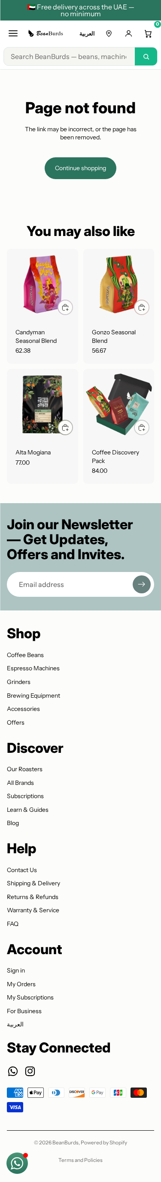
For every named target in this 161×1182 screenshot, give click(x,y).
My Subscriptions (30, 997)
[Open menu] (12, 33)
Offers (15, 722)
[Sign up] (142, 584)
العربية (87, 33)
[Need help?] (17, 1163)
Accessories (23, 709)
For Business (24, 1011)
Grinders (18, 682)
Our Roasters (25, 769)
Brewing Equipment (33, 695)
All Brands (20, 783)
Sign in (16, 970)
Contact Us (22, 870)
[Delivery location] (108, 33)
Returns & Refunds (32, 897)
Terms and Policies (80, 1160)
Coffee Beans (25, 655)
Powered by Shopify (104, 1142)
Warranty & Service (33, 910)
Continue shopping (80, 168)
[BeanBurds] (46, 33)
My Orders (21, 984)
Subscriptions (25, 796)
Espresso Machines (33, 668)
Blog (13, 823)
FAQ (12, 924)
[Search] (146, 56)
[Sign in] (128, 33)
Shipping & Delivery (33, 883)
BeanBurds (65, 1142)
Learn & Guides (28, 810)
